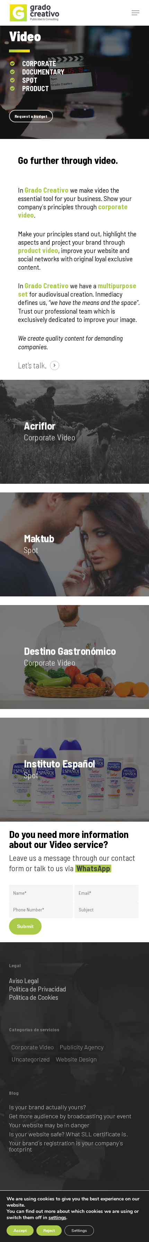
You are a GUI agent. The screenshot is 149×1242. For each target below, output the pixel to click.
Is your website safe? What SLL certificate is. (68, 1134)
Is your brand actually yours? (47, 1107)
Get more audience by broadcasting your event (70, 1116)
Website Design (76, 1059)
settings (57, 1218)
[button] (135, 12)
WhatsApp (93, 868)
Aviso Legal (23, 980)
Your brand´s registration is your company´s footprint (66, 1146)
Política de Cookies (33, 997)
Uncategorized (30, 1059)
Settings (79, 1230)
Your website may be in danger (49, 1125)
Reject (49, 1230)
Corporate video (32, 1047)
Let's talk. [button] (32, 365)
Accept (20, 1230)
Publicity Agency (82, 1047)
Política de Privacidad (37, 989)
